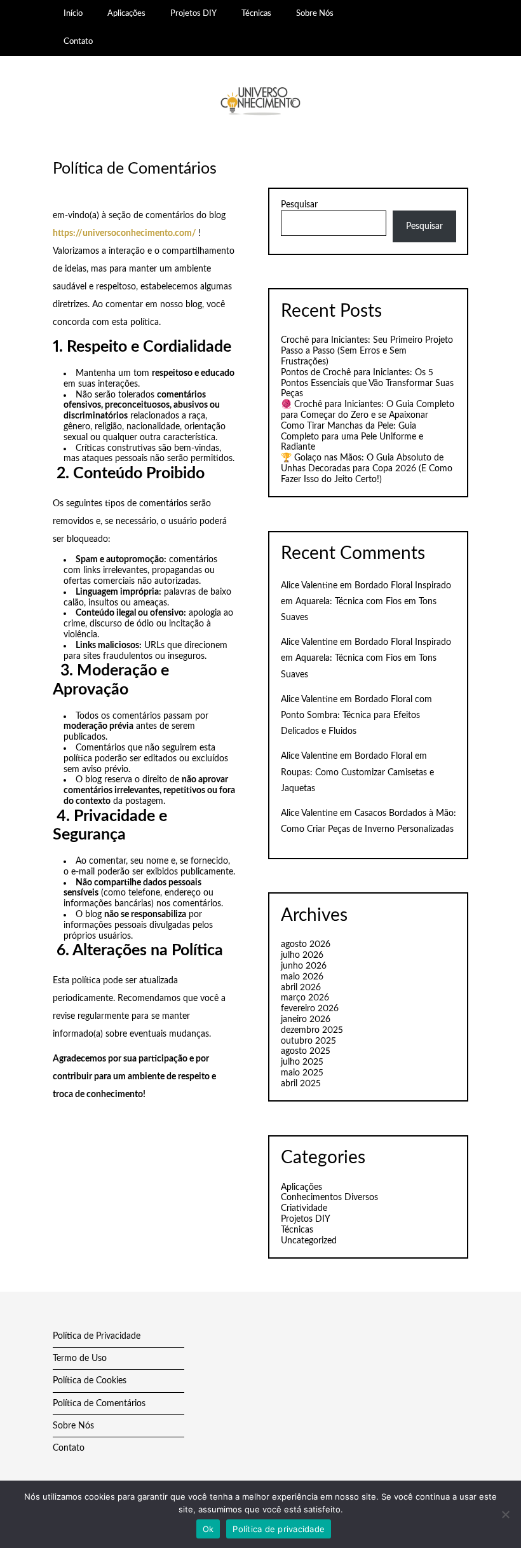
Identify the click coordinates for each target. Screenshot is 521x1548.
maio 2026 (302, 976)
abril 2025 (301, 1083)
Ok (208, 1529)
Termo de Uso (80, 1358)
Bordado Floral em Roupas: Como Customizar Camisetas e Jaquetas (357, 772)
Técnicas (256, 13)
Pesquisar (299, 204)
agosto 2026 (305, 944)
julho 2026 (302, 955)
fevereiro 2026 (310, 1008)
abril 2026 (301, 987)
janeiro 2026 (305, 1019)
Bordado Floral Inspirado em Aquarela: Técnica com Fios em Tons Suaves (366, 601)
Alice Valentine (309, 585)
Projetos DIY (193, 13)
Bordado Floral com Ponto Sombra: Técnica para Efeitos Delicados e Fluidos (356, 715)
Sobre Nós (315, 13)
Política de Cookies (89, 1380)
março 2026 (305, 997)
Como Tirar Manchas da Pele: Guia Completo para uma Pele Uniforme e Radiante (352, 437)
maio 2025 (302, 1072)
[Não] (505, 1514)
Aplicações (126, 13)
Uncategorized (309, 1240)
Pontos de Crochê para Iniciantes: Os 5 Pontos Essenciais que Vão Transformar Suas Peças (367, 383)
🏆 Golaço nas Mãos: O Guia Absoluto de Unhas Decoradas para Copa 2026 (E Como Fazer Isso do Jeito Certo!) (366, 468)
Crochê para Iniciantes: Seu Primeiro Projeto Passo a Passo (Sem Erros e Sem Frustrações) (367, 351)
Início (73, 13)
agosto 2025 (305, 1051)
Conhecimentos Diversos (329, 1197)
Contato (78, 41)
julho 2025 (302, 1062)
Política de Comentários (99, 1403)
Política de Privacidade (96, 1336)
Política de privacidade (279, 1529)
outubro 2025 (308, 1041)
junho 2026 (304, 966)
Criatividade (304, 1208)
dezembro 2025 (312, 1030)
